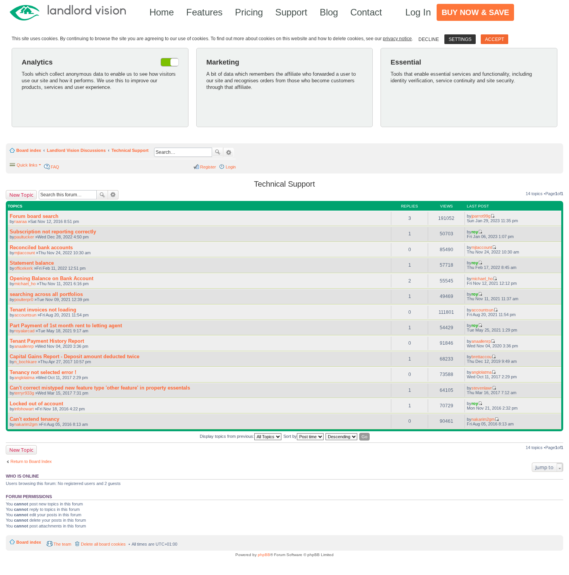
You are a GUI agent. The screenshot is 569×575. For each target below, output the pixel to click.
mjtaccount (24, 252)
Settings (460, 39)
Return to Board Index (31, 461)
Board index (28, 150)
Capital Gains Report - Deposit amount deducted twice (74, 356)
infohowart (24, 409)
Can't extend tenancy (34, 419)
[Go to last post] (492, 216)
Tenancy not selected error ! (43, 372)
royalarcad (24, 330)
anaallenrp (24, 346)
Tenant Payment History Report (47, 341)
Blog (329, 12)
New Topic (21, 194)
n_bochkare (25, 361)
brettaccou (481, 356)
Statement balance (32, 263)
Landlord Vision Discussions (76, 150)
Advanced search (228, 152)
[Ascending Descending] (342, 436)
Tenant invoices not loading (43, 310)
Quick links (27, 165)
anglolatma (24, 377)
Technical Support (130, 150)
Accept (494, 39)
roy (474, 232)
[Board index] (71, 12)
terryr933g (24, 393)
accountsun (25, 315)
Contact (366, 12)
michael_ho (25, 283)
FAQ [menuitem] (55, 167)
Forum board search (34, 216)
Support (291, 12)
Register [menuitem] (208, 167)
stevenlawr (481, 388)
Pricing (249, 12)
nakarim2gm (26, 424)
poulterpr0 (23, 299)
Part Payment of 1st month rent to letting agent (66, 325)
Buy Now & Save (475, 12)
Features (204, 12)
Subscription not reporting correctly (53, 232)
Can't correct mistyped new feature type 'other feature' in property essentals (100, 388)
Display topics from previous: (227, 436)
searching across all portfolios (46, 294)
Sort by (290, 436)
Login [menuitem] (231, 167)
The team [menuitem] (62, 544)
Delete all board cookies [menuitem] (103, 544)
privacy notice (397, 38)
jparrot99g (480, 216)
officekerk (23, 268)
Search (217, 152)
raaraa (20, 221)
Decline (428, 39)
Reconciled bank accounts (41, 247)
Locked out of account (36, 404)
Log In (418, 12)
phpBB (264, 555)
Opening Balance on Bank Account (51, 278)
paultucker (24, 237)
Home (161, 12)
